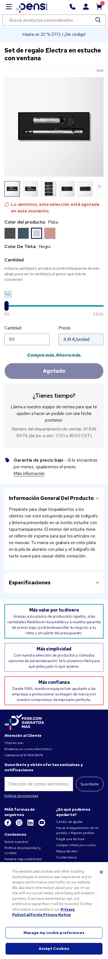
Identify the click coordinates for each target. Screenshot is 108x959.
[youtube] (41, 825)
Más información (29, 473)
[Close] (101, 872)
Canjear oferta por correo (76, 845)
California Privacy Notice (47, 914)
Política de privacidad (21, 795)
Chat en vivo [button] (14, 743)
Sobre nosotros (16, 842)
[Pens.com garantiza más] (24, 722)
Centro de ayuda (69, 822)
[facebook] (8, 825)
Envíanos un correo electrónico (28, 749)
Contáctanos (66, 857)
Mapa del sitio (67, 851)
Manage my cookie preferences (54, 932)
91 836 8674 (33, 755)
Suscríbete (90, 784)
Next (96, 189)
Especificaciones (29, 582)
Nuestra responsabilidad (23, 859)
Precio (64, 328)
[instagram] (19, 825)
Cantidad (12, 328)
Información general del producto (51, 498)
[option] (10, 233)
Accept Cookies (54, 948)
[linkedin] (31, 825)
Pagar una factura (70, 839)
